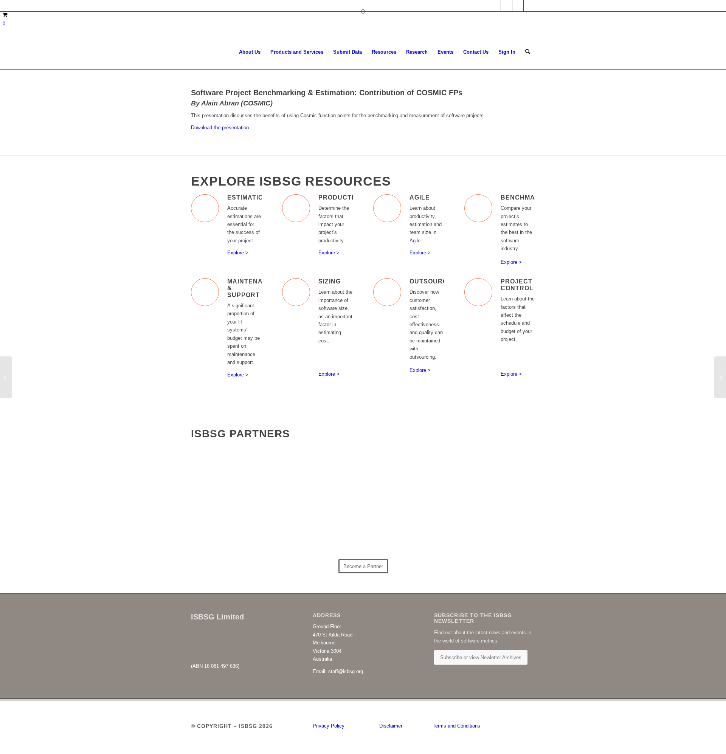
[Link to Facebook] (517, 5)
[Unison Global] (492, 525)
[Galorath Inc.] (406, 528)
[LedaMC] (234, 523)
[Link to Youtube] (529, 5)
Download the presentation (220, 127)
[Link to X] (506, 5)
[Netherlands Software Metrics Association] (320, 527)
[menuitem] (249, 52)
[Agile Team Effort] (6, 377)
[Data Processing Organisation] (320, 484)
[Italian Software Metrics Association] (406, 477)
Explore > (237, 252)
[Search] (527, 52)
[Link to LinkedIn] (495, 5)
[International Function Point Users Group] (492, 473)
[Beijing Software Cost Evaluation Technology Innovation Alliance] (234, 472)
